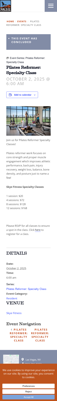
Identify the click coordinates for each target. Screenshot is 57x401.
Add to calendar (22, 94)
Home (10, 21)
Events (21, 21)
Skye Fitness (14, 313)
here (38, 230)
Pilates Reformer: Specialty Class (26, 289)
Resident (11, 298)
